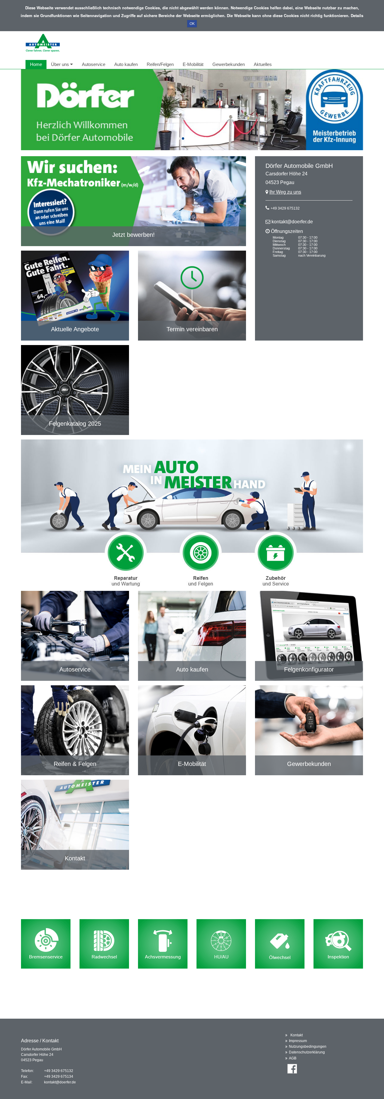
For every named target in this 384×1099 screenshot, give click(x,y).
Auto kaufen (126, 64)
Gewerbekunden (228, 64)
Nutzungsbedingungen (307, 1046)
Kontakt (296, 1035)
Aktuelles (263, 64)
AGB (292, 1058)
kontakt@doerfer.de (292, 221)
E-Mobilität (193, 64)
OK (192, 24)
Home (36, 64)
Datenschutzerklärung (307, 1052)
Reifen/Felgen (160, 64)
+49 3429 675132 (285, 208)
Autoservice (93, 64)
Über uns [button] (60, 64)
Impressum (298, 1041)
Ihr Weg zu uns (285, 192)
